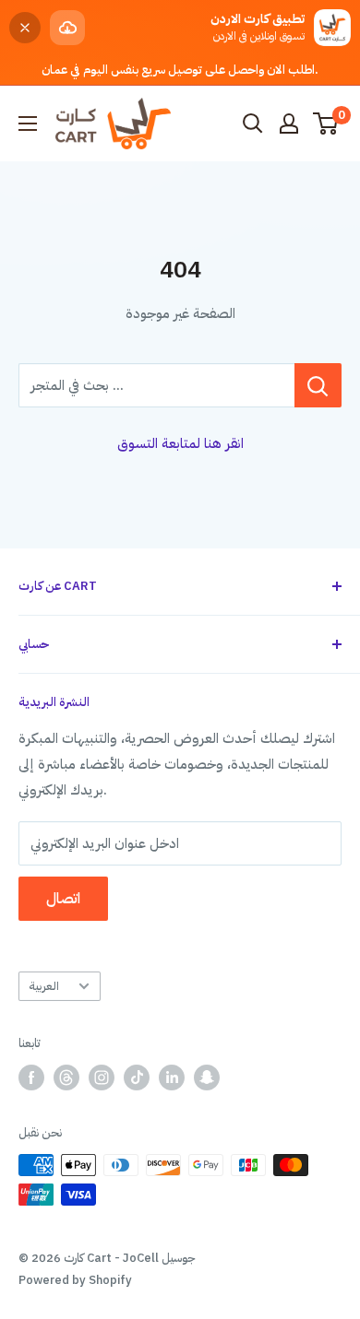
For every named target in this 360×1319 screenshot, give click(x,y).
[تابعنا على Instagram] (101, 1077)
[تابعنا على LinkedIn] (172, 1077)
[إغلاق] (25, 27)
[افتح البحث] (253, 123)
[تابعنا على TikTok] (137, 1077)
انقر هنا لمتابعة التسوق (180, 443)
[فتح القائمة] (27, 123)
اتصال (63, 899)
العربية (44, 986)
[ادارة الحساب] (289, 123)
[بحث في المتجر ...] (318, 385)
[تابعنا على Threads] (66, 1077)
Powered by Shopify (75, 1280)
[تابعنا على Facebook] (31, 1077)
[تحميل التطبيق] (67, 27)
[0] (326, 123)
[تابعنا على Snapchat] (207, 1077)
